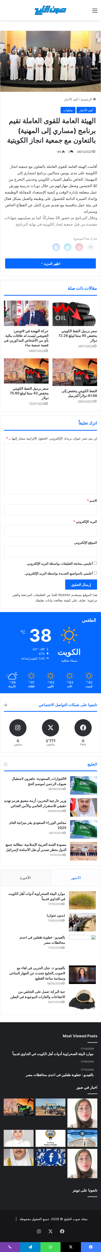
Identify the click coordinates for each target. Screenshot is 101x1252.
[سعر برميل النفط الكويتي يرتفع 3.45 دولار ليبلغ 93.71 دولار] (19, 1107)
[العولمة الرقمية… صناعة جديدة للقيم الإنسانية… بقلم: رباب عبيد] (82, 1113)
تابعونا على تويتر (85, 1190)
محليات (68, 110)
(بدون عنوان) (56, 915)
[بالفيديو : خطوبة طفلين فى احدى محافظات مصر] (82, 948)
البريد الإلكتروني (85, 521)
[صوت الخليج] (50, 10)
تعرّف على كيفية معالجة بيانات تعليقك (60, 600)
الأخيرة (25, 877)
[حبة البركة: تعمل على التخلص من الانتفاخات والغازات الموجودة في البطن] (82, 999)
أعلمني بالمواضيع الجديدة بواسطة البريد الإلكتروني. (58, 573)
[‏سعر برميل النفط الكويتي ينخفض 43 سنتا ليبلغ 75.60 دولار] (26, 371)
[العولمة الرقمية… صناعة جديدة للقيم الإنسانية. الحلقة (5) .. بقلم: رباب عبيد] (82, 1163)
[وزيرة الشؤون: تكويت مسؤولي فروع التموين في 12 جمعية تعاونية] (19, 1138)
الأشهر (76, 877)
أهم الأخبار (71, 99)
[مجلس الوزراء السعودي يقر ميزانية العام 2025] (83, 829)
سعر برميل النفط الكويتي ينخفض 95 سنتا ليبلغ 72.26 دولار (77, 335)
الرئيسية (87, 99)
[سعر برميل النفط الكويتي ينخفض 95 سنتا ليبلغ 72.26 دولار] (74, 313)
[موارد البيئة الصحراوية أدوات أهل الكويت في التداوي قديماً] (82, 900)
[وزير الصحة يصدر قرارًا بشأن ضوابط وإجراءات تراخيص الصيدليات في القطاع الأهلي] (19, 1157)
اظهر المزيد (51, 263)
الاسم (92, 500)
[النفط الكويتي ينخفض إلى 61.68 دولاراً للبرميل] (74, 372)
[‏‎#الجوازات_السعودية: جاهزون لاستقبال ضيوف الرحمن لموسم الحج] (83, 785)
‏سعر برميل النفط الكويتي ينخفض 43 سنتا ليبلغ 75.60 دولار (29, 393)
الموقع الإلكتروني (85, 542)
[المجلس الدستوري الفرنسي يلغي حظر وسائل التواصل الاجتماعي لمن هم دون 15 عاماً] (50, 1157)
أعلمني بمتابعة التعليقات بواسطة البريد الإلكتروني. (59, 563)
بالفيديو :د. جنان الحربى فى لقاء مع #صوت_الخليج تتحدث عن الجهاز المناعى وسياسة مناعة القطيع (37, 973)
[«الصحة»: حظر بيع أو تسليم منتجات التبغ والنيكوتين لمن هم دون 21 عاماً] (50, 1138)
